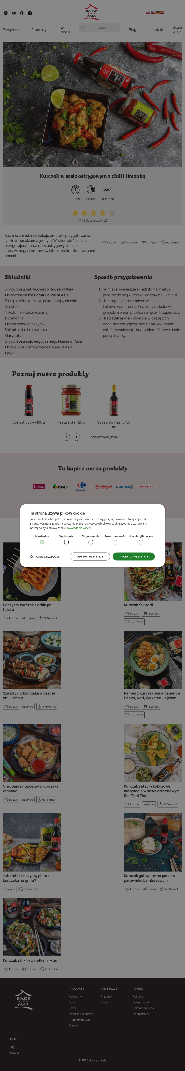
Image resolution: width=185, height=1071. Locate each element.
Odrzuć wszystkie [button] (90, 556)
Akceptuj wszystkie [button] (134, 556)
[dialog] (92, 535)
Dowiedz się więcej (79, 528)
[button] (44, 556)
